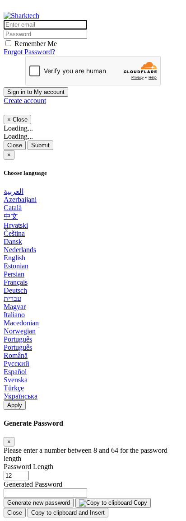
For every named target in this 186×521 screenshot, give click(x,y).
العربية (13, 191)
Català (13, 207)
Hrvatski (16, 225)
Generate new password (38, 502)
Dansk (13, 241)
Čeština (14, 233)
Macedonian (21, 323)
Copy (139, 502)
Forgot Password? (29, 52)
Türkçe (14, 388)
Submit (40, 145)
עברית (12, 298)
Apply (14, 405)
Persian (14, 274)
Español (15, 371)
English (14, 258)
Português (18, 339)
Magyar (15, 306)
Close (14, 145)
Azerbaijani (20, 199)
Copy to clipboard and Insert (68, 512)
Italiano (14, 315)
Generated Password (33, 484)
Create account (25, 100)
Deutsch (15, 290)
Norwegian (20, 331)
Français (16, 282)
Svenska (16, 380)
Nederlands (20, 249)
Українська (20, 396)
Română (16, 355)
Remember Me (35, 43)
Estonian (16, 266)
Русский (16, 363)
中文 (11, 216)
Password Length (28, 466)
